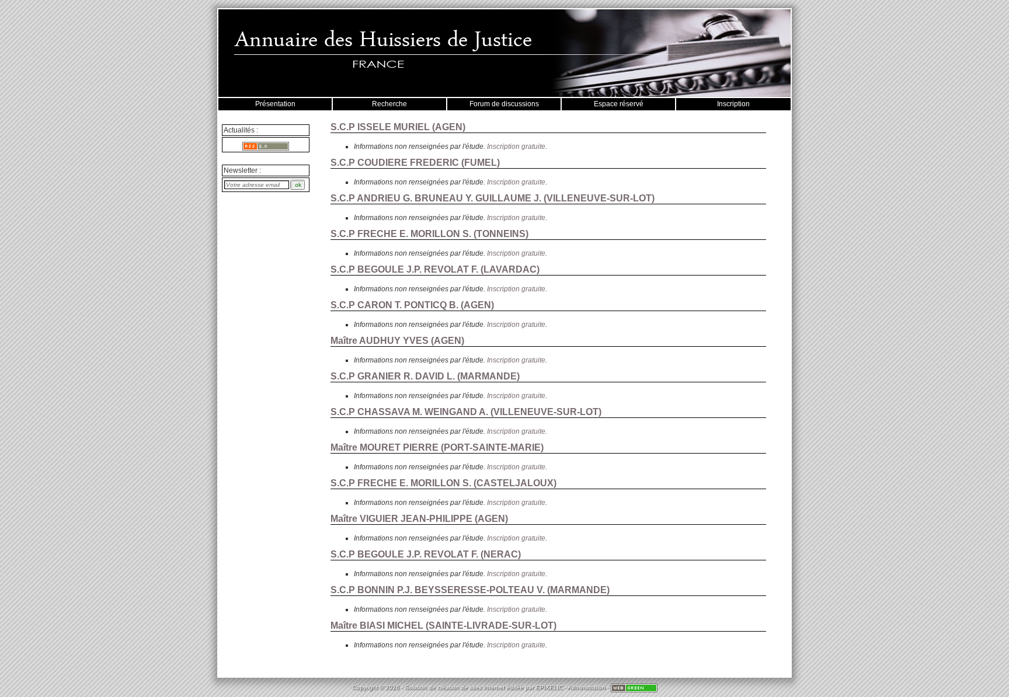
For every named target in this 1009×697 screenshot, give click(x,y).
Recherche (389, 104)
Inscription (733, 104)
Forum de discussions (504, 104)
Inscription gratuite (516, 146)
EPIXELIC (549, 687)
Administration (587, 687)
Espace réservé (618, 104)
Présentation (275, 104)
